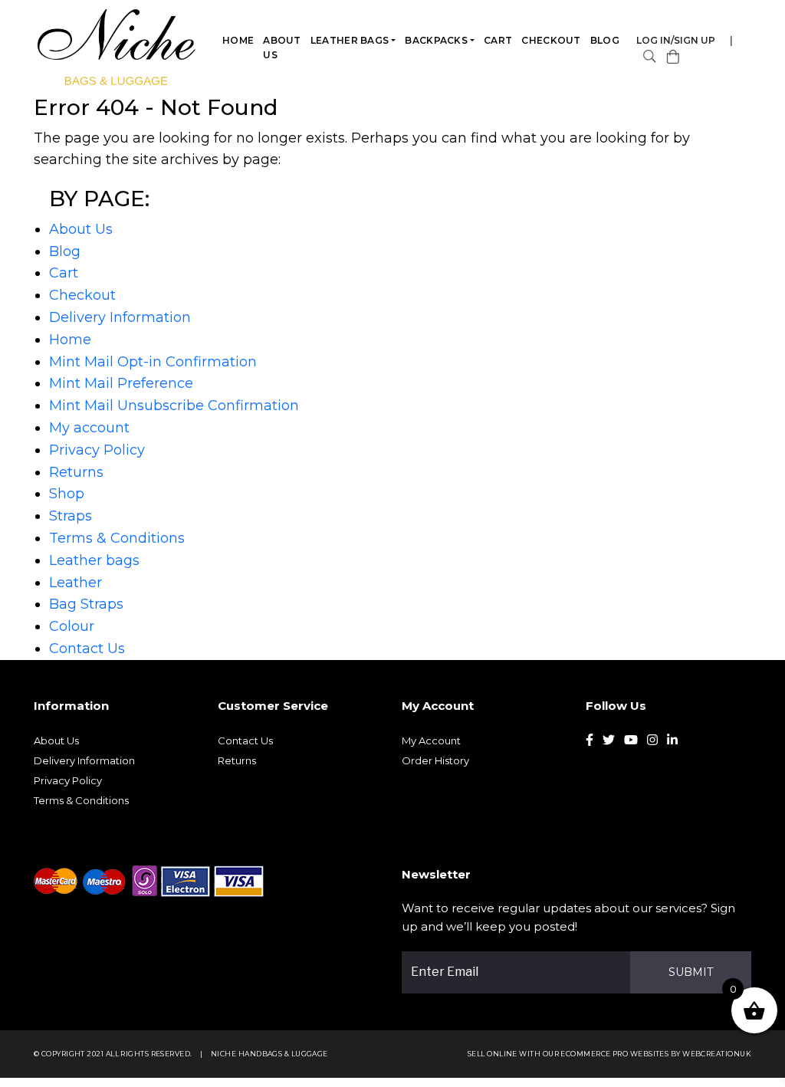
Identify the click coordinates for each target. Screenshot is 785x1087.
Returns (76, 472)
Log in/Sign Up (675, 40)
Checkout (550, 40)
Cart (498, 40)
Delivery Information (120, 317)
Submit (690, 972)
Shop (66, 493)
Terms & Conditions (117, 538)
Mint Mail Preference (121, 383)
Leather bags (349, 40)
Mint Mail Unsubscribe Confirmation (174, 405)
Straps (70, 515)
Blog (604, 40)
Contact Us (87, 648)
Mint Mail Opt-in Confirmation (153, 361)
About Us (282, 47)
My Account (431, 740)
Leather (75, 582)
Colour (71, 626)
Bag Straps (86, 604)
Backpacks (436, 40)
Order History (435, 760)
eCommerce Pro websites (614, 1053)
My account (89, 427)
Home (238, 40)
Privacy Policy (97, 450)
